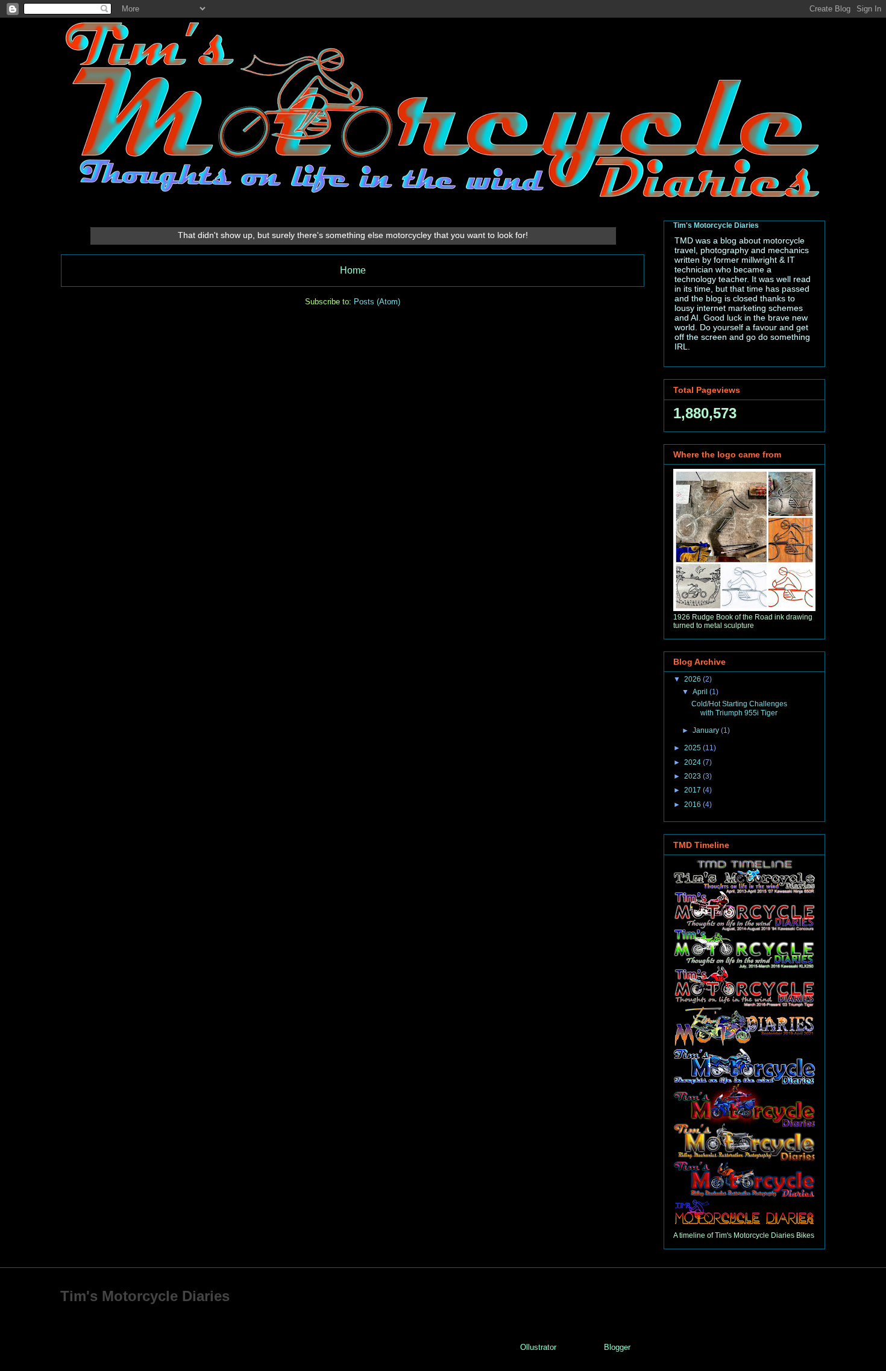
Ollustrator (538, 1347)
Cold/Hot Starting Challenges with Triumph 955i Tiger (739, 708)
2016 (693, 804)
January (707, 730)
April (701, 692)
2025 (693, 748)
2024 (693, 762)
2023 (693, 776)
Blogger (617, 1347)
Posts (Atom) (377, 301)
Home (353, 270)
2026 (693, 679)
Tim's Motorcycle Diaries (716, 225)
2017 (693, 790)
